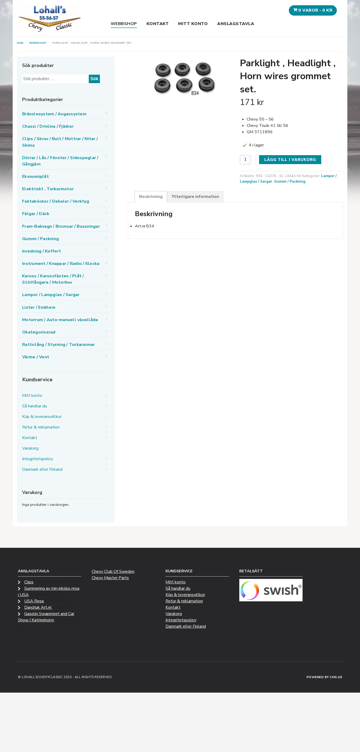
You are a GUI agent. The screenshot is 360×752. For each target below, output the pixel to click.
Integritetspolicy (37, 459)
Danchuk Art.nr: (38, 607)
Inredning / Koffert (41, 251)
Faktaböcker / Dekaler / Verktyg (55, 201)
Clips (28, 582)
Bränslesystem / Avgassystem (54, 114)
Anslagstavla (235, 24)
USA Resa (34, 601)
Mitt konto (193, 24)
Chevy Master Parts (110, 578)
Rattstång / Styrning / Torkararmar (58, 345)
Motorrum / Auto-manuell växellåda (60, 320)
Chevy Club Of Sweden (113, 571)
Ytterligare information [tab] (195, 196)
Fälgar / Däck (35, 214)
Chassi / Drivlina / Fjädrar (48, 126)
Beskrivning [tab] (151, 196)
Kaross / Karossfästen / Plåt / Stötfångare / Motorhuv (53, 279)
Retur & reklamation (41, 427)
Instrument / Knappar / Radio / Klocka (60, 263)
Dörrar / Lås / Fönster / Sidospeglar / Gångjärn (60, 161)
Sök (94, 79)
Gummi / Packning (289, 181)
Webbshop (124, 24)
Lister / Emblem (38, 307)
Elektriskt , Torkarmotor (48, 189)
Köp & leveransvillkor (42, 417)
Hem (20, 43)
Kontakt (158, 24)
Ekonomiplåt (35, 176)
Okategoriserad (39, 332)
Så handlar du (34, 406)
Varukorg (30, 448)
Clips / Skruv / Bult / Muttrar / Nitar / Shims (60, 142)
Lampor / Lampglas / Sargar (51, 295)
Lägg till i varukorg (290, 159)
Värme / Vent (35, 357)
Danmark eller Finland (42, 469)
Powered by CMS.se (324, 677)
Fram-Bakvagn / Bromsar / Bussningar (61, 226)
